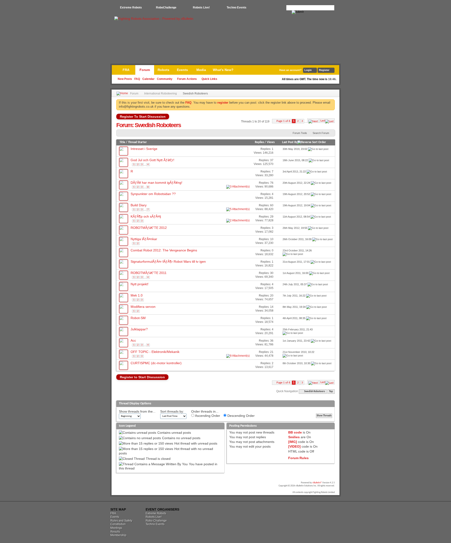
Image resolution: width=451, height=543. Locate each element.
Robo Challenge (156, 520)
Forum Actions (187, 79)
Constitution (118, 524)
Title (122, 142)
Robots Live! (201, 7)
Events (182, 70)
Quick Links (209, 79)
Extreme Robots (131, 7)
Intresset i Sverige (144, 149)
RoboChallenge (166, 7)
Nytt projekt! (139, 284)
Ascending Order (207, 416)
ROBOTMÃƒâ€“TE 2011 (149, 273)
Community (164, 79)
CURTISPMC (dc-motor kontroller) (156, 363)
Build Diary (139, 205)
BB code (295, 432)
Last (322, 120)
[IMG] (292, 442)
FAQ (137, 79)
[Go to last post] (318, 149)
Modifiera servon (143, 307)
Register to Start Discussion (142, 377)
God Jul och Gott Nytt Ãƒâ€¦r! (152, 160)
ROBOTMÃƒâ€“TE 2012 (149, 228)
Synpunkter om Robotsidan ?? (153, 194)
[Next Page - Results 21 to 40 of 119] (313, 120)
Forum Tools (300, 133)
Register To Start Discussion (143, 116)
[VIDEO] (294, 446)
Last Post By (289, 142)
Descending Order (240, 416)
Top (331, 391)
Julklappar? (139, 329)
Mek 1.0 (137, 295)
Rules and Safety (121, 520)
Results (115, 531)
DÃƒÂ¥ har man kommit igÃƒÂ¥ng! (156, 182)
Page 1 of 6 (283, 121)
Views (271, 142)
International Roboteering (160, 93)
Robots (163, 70)
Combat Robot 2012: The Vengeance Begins (164, 250)
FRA (126, 70)
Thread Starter (137, 142)
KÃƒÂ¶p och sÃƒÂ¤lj (146, 216)
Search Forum (321, 133)
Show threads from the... (137, 411)
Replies (259, 142)
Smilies (294, 437)
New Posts (125, 79)
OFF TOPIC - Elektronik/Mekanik (155, 352)
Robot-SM (138, 318)
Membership (118, 535)
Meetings (116, 528)
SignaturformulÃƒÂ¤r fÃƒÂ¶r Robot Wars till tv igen (168, 261)
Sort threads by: (172, 411)
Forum (145, 70)
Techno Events (236, 7)
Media (201, 70)
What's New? (223, 70)
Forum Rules (298, 458)
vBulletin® (317, 482)
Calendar (148, 79)
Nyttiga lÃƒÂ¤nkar (144, 239)
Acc (133, 340)
